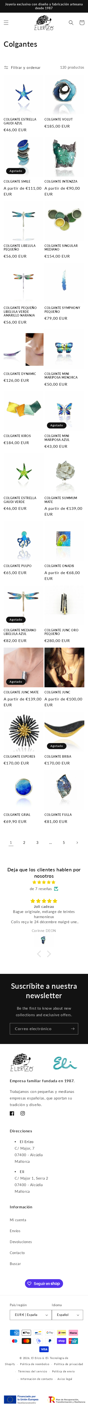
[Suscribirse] (72, 1028)
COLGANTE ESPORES (19, 756)
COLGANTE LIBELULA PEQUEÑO (19, 247)
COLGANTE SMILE (17, 181)
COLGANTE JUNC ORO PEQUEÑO (61, 632)
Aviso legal (64, 1378)
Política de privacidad (68, 1364)
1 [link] (11, 842)
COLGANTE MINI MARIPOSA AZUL (57, 438)
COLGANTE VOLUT (58, 119)
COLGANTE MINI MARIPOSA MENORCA (61, 376)
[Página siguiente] (77, 842)
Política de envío (63, 1371)
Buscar (15, 1264)
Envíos (15, 1231)
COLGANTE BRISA (57, 756)
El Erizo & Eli (40, 1357)
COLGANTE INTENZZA (60, 181)
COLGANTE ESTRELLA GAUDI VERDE (20, 500)
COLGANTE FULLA (58, 815)
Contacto (17, 1253)
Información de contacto (37, 1378)
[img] (44, 882)
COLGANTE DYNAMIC (20, 374)
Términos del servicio (32, 1371)
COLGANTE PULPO (18, 566)
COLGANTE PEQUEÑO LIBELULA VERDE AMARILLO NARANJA (20, 311)
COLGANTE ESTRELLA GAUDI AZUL (20, 121)
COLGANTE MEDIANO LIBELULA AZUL (20, 632)
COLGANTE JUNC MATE (21, 692)
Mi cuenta (18, 1220)
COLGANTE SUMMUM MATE (60, 500)
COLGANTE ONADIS (59, 566)
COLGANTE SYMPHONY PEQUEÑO (62, 310)
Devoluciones (21, 1242)
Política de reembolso (34, 1364)
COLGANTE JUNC (57, 692)
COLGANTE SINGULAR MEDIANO (61, 247)
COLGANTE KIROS (17, 436)
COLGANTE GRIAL (17, 815)
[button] (6, 22)
